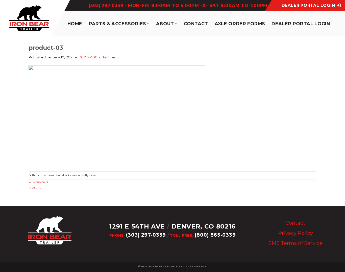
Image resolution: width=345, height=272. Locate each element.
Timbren (109, 57)
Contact (196, 23)
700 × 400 (88, 57)
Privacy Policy (295, 233)
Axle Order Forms (240, 23)
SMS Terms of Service (295, 243)
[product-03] (117, 115)
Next (35, 188)
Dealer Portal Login (301, 23)
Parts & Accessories (117, 23)
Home (74, 23)
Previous (38, 182)
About (165, 23)
